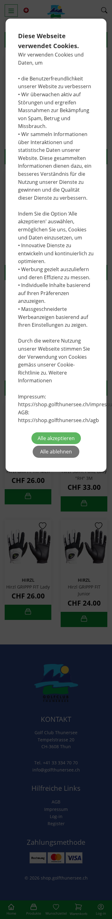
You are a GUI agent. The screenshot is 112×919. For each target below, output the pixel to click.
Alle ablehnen (56, 451)
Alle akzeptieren (56, 438)
